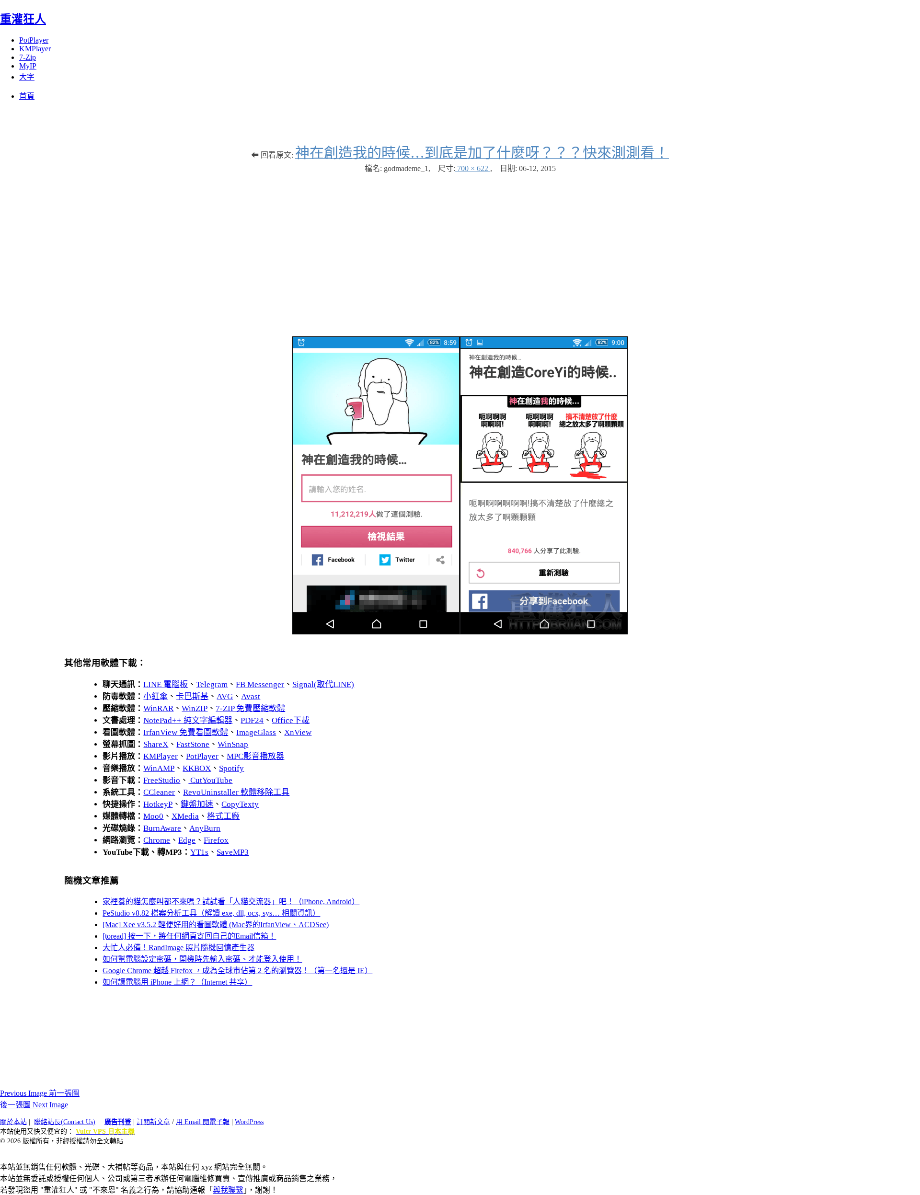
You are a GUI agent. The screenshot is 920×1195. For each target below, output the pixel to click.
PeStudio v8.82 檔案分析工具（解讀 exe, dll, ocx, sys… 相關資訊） (211, 913)
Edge (187, 840)
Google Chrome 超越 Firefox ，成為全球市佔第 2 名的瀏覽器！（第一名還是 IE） (237, 970)
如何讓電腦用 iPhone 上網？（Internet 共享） (177, 982)
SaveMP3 (233, 852)
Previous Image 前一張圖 (40, 1093)
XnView (297, 732)
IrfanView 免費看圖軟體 (185, 732)
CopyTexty (240, 804)
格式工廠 (223, 816)
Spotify (231, 768)
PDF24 (252, 720)
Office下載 (291, 720)
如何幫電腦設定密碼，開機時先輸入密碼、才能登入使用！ (202, 959)
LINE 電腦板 (165, 684)
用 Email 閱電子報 (203, 1122)
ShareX (155, 744)
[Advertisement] (460, 250)
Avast (250, 696)
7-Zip (27, 57)
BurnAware (162, 828)
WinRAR (158, 708)
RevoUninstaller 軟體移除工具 (236, 792)
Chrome (156, 840)
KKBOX (197, 768)
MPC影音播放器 (255, 756)
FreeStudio (161, 780)
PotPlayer (33, 40)
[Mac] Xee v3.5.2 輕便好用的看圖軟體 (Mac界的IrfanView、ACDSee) (216, 924)
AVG (225, 696)
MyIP (27, 66)
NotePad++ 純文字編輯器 (187, 720)
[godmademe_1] (460, 632)
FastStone (192, 744)
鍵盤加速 (197, 804)
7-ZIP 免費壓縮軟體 (250, 708)
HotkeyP (157, 804)
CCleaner (159, 792)
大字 (26, 77)
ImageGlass (256, 732)
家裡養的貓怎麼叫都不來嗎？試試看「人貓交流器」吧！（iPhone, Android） (231, 901)
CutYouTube (210, 780)
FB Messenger (260, 684)
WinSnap (233, 744)
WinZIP (194, 708)
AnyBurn (204, 828)
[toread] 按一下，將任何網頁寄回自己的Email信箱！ (189, 936)
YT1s (199, 852)
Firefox (216, 840)
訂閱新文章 (153, 1122)
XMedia (185, 816)
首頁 (26, 96)
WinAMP (158, 768)
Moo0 (153, 816)
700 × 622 (472, 168)
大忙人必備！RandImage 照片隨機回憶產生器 (178, 947)
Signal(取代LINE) (323, 684)
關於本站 (13, 1122)
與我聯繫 (228, 1190)
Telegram (212, 684)
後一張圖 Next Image (34, 1105)
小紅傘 (155, 696)
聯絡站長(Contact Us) (64, 1122)
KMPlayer (35, 49)
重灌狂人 (23, 19)
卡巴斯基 (192, 696)
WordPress (249, 1122)
